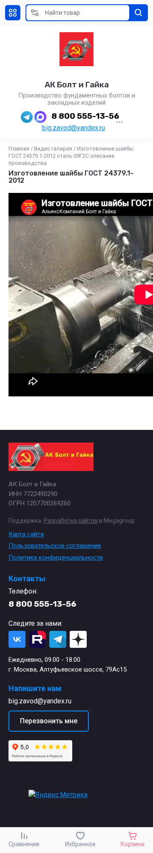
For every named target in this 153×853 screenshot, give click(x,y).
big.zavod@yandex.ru (73, 128)
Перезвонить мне (48, 721)
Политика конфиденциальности (55, 557)
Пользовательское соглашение (54, 545)
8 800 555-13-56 (85, 116)
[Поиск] (138, 12)
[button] (12, 12)
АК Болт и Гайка (77, 84)
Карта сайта (26, 534)
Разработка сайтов (71, 520)
